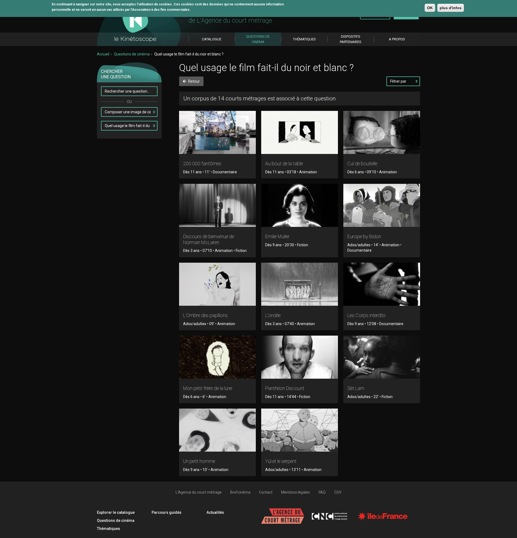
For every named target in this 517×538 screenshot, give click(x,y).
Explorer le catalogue (116, 512)
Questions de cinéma (132, 54)
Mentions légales (295, 492)
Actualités (215, 512)
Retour (193, 81)
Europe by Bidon (364, 236)
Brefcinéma (240, 492)
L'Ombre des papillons (205, 315)
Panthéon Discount (284, 388)
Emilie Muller (277, 236)
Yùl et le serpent (280, 461)
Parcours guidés (166, 512)
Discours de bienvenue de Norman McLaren (208, 239)
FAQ (322, 492)
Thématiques (108, 528)
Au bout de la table (284, 163)
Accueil (103, 54)
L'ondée (273, 315)
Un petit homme (199, 461)
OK (430, 8)
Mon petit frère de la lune (207, 388)
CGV (337, 492)
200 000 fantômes (202, 163)
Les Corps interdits (366, 315)
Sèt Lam (355, 388)
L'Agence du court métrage (199, 492)
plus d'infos (451, 8)
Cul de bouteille (362, 163)
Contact (266, 492)
